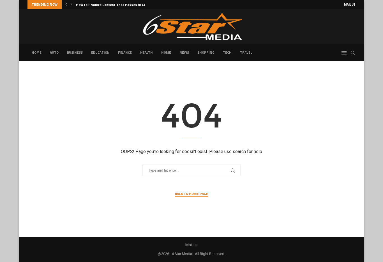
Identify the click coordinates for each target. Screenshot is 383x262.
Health (146, 52)
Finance (125, 52)
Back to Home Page (191, 193)
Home (36, 52)
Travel (246, 52)
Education (100, 52)
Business (75, 52)
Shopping (205, 52)
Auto (54, 52)
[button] (66, 4)
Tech (227, 52)
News (184, 52)
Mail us (350, 4)
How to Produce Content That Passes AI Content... (117, 4)
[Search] (353, 53)
